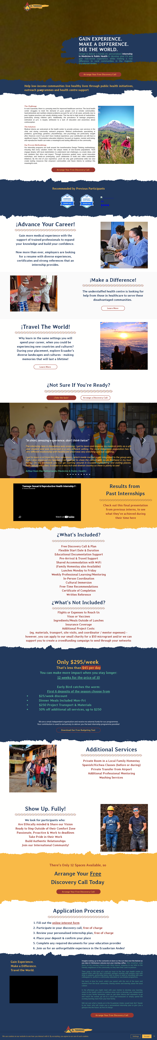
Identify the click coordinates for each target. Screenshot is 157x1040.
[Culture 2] (75, 474)
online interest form (66, 923)
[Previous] (13, 440)
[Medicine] (67, 474)
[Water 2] (81, 474)
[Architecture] (89, 474)
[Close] (154, 1036)
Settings (136, 1036)
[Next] (144, 440)
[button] (78, 730)
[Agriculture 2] (86, 474)
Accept (147, 1036)
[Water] (78, 474)
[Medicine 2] (70, 474)
